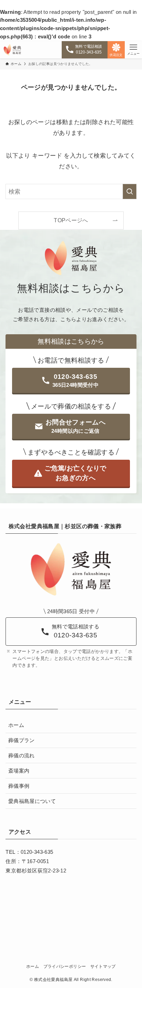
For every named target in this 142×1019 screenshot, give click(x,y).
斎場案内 (18, 771)
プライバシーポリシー (64, 966)
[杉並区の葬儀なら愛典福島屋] (12, 49)
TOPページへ (71, 220)
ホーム (16, 725)
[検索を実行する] (129, 191)
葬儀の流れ (21, 755)
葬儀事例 (18, 786)
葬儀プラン (21, 740)
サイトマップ (103, 966)
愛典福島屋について (32, 801)
